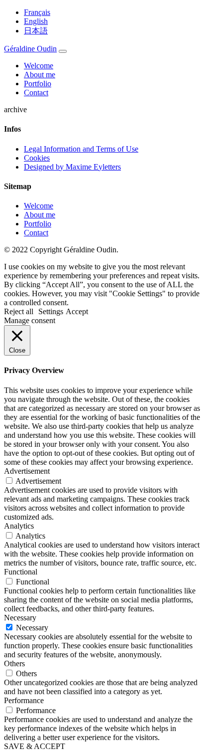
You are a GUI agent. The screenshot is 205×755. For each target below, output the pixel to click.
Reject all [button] (18, 311)
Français (37, 12)
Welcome (38, 65)
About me (39, 74)
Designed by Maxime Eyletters (72, 167)
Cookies (37, 158)
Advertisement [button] (27, 471)
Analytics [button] (19, 526)
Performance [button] (24, 700)
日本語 (36, 30)
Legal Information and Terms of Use (81, 149)
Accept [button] (77, 311)
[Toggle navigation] (63, 51)
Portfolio (37, 83)
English (36, 21)
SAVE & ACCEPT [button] (34, 746)
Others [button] (14, 663)
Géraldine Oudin (30, 48)
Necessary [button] (20, 617)
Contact (36, 92)
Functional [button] (20, 571)
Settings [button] (50, 311)
